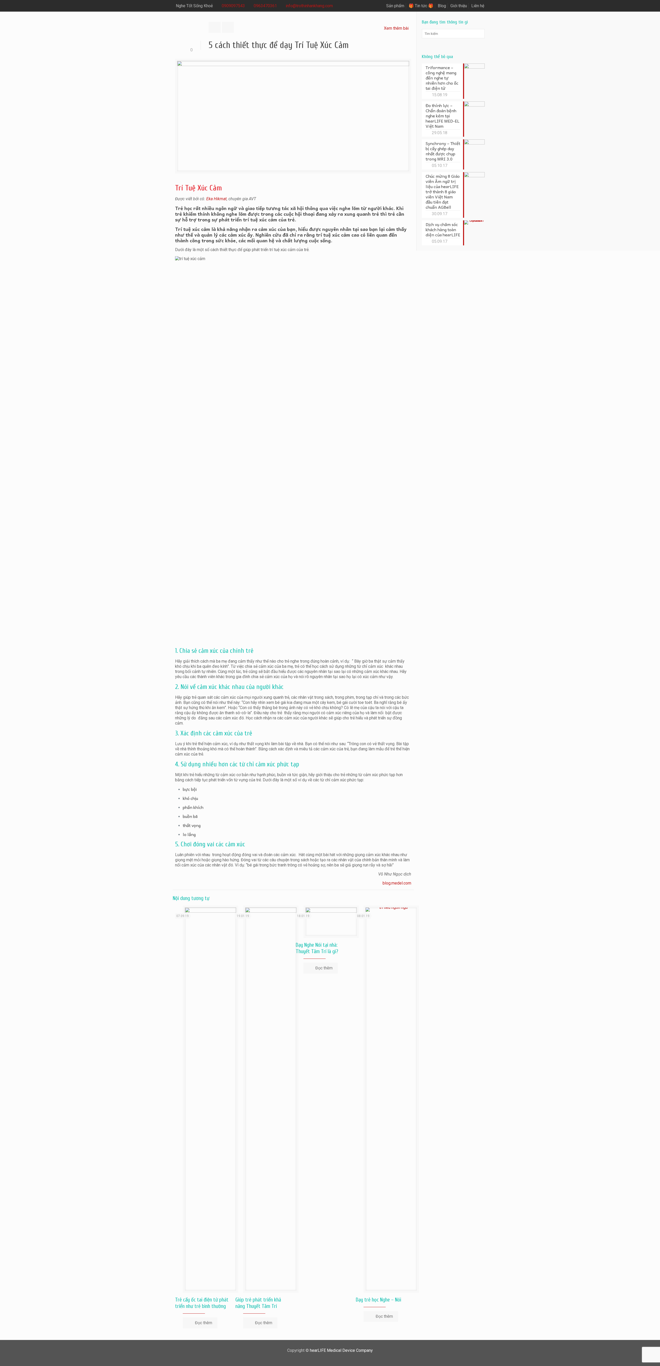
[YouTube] (333, 1358)
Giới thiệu (458, 5)
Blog (442, 5)
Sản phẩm (395, 5)
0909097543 (233, 5)
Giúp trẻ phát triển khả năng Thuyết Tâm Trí (258, 1303)
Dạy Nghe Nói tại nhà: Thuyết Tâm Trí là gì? (317, 948)
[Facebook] (326, 1358)
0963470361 (265, 5)
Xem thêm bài (396, 28)
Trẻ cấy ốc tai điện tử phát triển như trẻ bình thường (201, 1303)
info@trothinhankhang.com (309, 5)
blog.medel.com (397, 883)
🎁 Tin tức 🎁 (421, 5)
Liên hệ (477, 5)
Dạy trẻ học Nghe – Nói (378, 1300)
